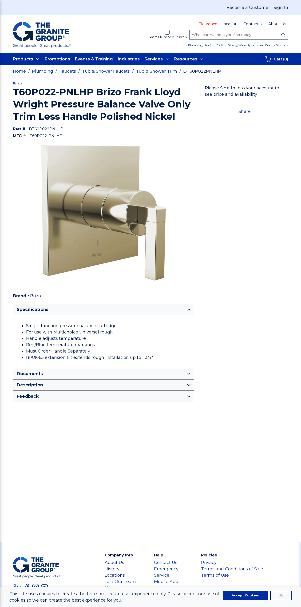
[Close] (281, 595)
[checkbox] (167, 32)
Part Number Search (168, 37)
